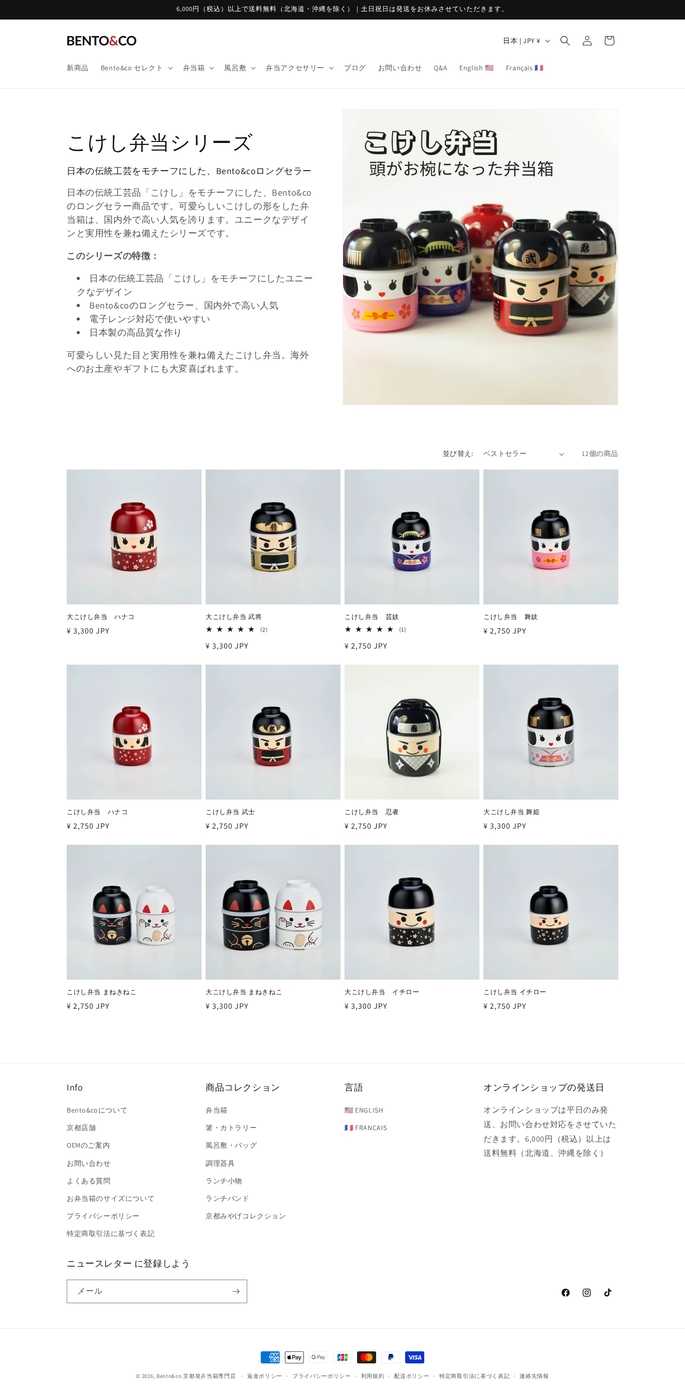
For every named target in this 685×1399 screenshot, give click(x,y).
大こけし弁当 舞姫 (511, 812)
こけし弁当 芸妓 (372, 617)
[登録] (236, 1291)
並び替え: (458, 453)
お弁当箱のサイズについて (110, 1198)
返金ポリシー (264, 1375)
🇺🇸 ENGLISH (364, 1110)
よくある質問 (89, 1180)
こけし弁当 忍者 (372, 812)
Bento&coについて (97, 1110)
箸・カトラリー (231, 1127)
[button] (136, 67)
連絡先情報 (534, 1375)
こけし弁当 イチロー (515, 992)
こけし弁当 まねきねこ (102, 992)
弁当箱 (217, 1110)
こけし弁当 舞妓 (510, 617)
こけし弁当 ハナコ (97, 812)
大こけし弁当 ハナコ (101, 617)
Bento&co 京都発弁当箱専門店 (196, 1375)
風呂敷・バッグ (231, 1145)
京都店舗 (81, 1127)
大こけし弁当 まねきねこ (244, 992)
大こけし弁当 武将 (234, 617)
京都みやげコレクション (246, 1215)
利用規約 (373, 1375)
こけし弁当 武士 (230, 812)
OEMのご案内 (88, 1145)
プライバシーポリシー (103, 1215)
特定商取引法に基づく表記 (110, 1233)
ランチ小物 (224, 1180)
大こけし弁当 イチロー (382, 992)
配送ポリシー (411, 1375)
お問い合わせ (89, 1163)
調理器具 (220, 1163)
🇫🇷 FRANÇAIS (366, 1127)
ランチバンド (228, 1198)
